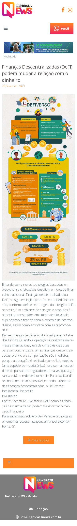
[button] (38, 440)
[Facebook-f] (62, 9)
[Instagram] (70, 9)
